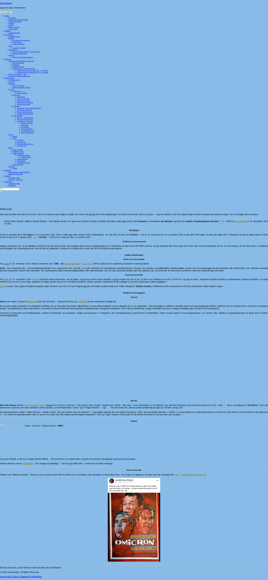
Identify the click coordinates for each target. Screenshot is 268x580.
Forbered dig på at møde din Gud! (24, 69)
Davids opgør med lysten (25, 114)
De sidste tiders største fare (21, 40)
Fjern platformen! (26, 129)
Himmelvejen (6, 3)
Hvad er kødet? (18, 150)
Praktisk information (15, 21)
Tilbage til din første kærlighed (23, 57)
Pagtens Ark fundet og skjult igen (19, 76)
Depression (16, 95)
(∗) (222, 221)
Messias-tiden (17, 42)
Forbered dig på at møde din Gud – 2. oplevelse (32, 72)
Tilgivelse (11, 84)
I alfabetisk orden (14, 33)
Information (8, 182)
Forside (6, 16)
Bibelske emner (9, 78)
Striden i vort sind (27, 123)
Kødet (10, 148)
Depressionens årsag (23, 101)
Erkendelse (24, 125)
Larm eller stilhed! (19, 44)
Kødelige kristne (18, 151)
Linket (3, 286)
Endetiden (7, 31)
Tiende (15, 168)
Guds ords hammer (27, 133)
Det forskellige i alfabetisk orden (19, 172)
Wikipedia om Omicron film (193, 475)
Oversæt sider (12, 29)
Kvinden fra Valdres (19, 48)
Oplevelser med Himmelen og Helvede (21, 61)
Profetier (11, 38)
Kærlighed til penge (23, 163)
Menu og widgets (6, 12)
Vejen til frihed (17, 116)
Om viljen (20, 140)
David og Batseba (18, 85)
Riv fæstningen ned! (27, 131)
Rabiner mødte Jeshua (20, 53)
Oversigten (12, 18)
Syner (10, 46)
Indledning (11, 185)
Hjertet (15, 136)
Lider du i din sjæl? (23, 99)
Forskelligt (7, 170)
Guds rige (11, 166)
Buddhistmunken (18, 67)
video (6, 279)
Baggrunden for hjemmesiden (18, 20)
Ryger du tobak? (22, 93)
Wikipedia (32, 301)
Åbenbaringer (12, 50)
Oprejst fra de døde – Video (17, 74)
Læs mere (87, 264)
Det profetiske (9, 35)
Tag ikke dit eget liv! (23, 104)
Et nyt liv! (11, 82)
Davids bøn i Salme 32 (24, 110)
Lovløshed (16, 106)
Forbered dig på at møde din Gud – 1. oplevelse (32, 70)
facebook (81, 301)
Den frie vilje (21, 142)
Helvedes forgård (18, 63)
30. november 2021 (35, 405)
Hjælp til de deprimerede (25, 102)
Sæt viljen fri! (21, 146)
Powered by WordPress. (31, 576)
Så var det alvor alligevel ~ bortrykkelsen (26, 52)
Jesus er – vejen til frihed (25, 117)
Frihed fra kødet (18, 165)
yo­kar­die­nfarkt (72, 264)
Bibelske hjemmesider (15, 174)
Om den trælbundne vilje (25, 144)
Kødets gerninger (18, 153)
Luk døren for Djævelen (25, 121)
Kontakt (11, 25)
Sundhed (7, 176)
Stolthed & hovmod (23, 155)
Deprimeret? (21, 97)
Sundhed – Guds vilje (15, 180)
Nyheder (11, 23)
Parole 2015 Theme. (10, 576)
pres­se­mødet (240, 221)
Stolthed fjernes (26, 157)
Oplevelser (7, 59)
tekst (35, 279)
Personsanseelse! (22, 159)
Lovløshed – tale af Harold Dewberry (29, 108)
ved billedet (28, 463)
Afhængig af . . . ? (19, 91)
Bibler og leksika (14, 27)
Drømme (11, 55)
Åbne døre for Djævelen (25, 119)
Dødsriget (16, 65)
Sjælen (10, 134)
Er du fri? (11, 89)
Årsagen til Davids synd (25, 112)
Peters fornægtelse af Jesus (21, 87)
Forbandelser (21, 161)
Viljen (15, 138)
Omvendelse (25, 127)
